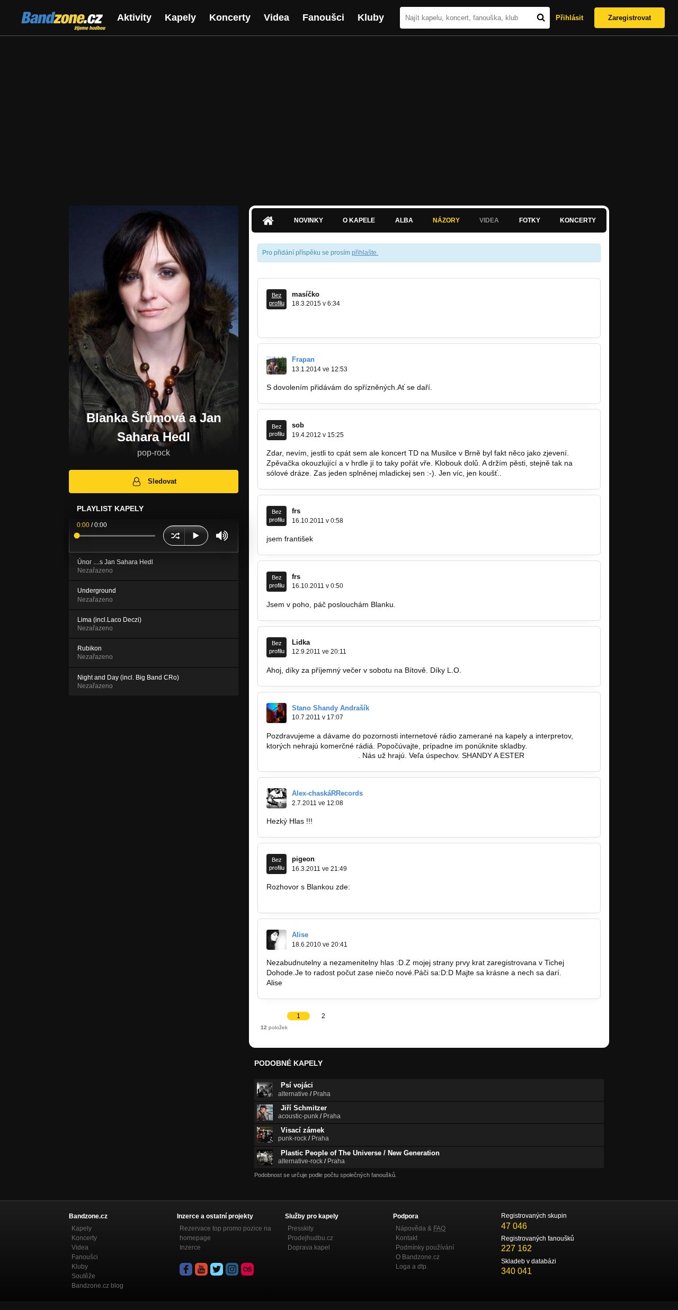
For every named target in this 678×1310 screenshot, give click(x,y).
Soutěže (83, 1276)
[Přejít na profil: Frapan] (276, 364)
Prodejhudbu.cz (310, 1238)
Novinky (308, 220)
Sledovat (162, 481)
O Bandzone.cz (418, 1257)
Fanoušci (323, 17)
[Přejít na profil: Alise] (276, 940)
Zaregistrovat (629, 18)
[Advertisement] (339, 115)
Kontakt (406, 1238)
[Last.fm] (247, 1269)
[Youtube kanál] (201, 1269)
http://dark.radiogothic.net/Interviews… (331, 897)
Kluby (371, 17)
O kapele (359, 220)
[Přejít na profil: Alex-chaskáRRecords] (276, 798)
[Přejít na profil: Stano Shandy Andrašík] (276, 713)
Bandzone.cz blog (97, 1285)
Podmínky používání (425, 1247)
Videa (276, 17)
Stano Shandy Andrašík (330, 708)
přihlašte (364, 252)
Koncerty (230, 17)
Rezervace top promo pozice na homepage (225, 1233)
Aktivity (134, 17)
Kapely (180, 17)
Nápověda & (420, 1228)
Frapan (303, 359)
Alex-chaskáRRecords (327, 793)
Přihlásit (569, 18)
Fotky (529, 220)
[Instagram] (232, 1269)
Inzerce (190, 1247)
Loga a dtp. (412, 1266)
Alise (300, 935)
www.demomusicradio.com (311, 755)
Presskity (301, 1228)
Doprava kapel (309, 1247)
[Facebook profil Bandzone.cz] (186, 1269)
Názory (446, 220)
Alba (404, 220)
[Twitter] (216, 1269)
